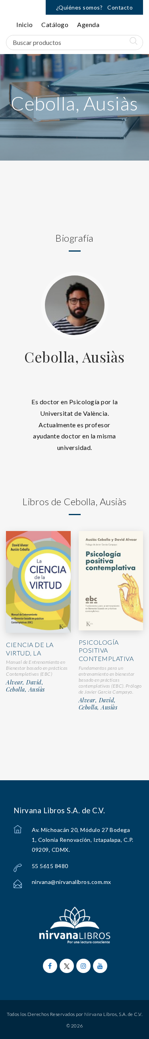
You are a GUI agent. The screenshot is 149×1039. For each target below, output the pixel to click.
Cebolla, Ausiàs (74, 356)
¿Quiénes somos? (79, 7)
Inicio (24, 24)
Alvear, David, (24, 682)
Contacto (120, 7)
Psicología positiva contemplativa (106, 650)
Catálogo (54, 24)
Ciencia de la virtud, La (30, 649)
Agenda (88, 24)
